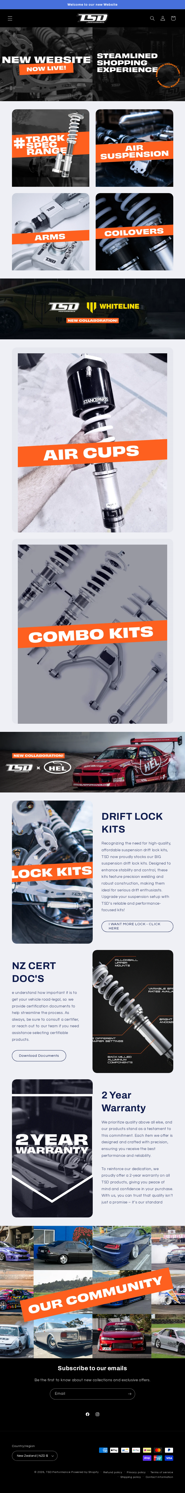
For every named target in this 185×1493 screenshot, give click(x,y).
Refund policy (112, 1472)
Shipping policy (130, 1477)
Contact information (159, 1477)
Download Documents (39, 1055)
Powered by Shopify (85, 1472)
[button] (10, 18)
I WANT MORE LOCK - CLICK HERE (134, 926)
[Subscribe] (130, 1393)
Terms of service (161, 1472)
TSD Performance (58, 1472)
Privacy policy (136, 1472)
